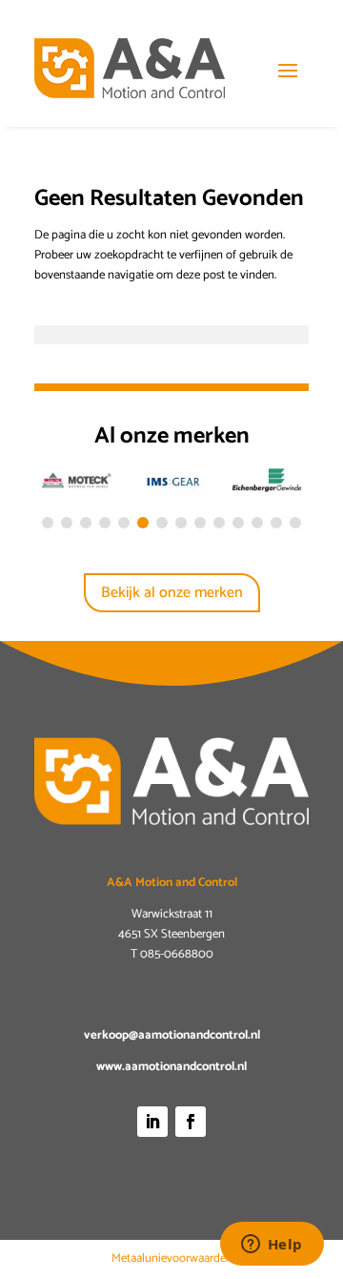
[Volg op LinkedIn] (152, 1121)
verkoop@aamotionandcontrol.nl (172, 1035)
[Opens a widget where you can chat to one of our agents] (271, 1245)
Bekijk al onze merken (172, 593)
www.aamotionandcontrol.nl (171, 1067)
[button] (47, 522)
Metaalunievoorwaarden (171, 1258)
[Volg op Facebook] (190, 1121)
